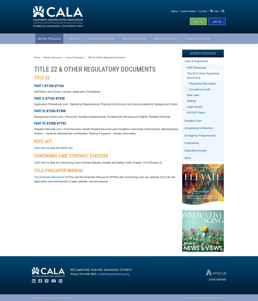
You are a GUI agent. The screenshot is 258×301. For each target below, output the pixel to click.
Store (188, 158)
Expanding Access (196, 150)
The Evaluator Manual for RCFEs (54, 177)
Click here (40, 148)
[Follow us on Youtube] (53, 281)
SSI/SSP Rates (196, 112)
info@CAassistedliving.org (113, 274)
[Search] (223, 11)
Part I (38, 86)
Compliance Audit (199, 89)
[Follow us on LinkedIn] (34, 281)
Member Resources (52, 57)
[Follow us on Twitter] (47, 281)
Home (37, 57)
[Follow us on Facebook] (40, 281)
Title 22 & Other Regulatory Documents (203, 75)
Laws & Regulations (75, 57)
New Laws (193, 95)
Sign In (198, 21)
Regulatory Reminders (202, 83)
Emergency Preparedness (200, 135)
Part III (39, 111)
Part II (39, 98)
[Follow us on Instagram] (60, 281)
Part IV (39, 123)
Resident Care (193, 120)
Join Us (216, 21)
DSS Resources (196, 67)
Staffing (191, 101)
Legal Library (194, 106)
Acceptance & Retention (199, 128)
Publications (192, 143)
